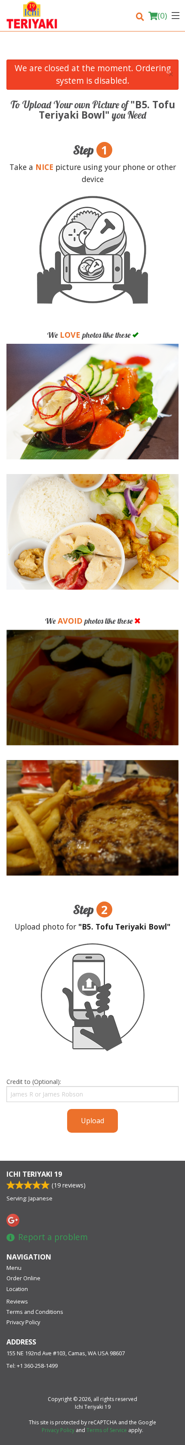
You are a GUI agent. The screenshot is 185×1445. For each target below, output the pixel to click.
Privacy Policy (23, 1322)
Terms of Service (106, 1430)
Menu (14, 1268)
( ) (162, 15)
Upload (92, 1120)
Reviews (17, 1301)
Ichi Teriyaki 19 (34, 1174)
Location (17, 1289)
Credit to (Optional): (33, 1081)
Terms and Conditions (34, 1312)
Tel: (32, 1366)
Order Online (23, 1278)
